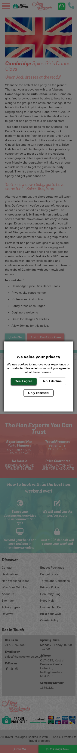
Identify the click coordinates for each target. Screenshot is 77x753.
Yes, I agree (23, 381)
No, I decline (52, 381)
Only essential (38, 393)
